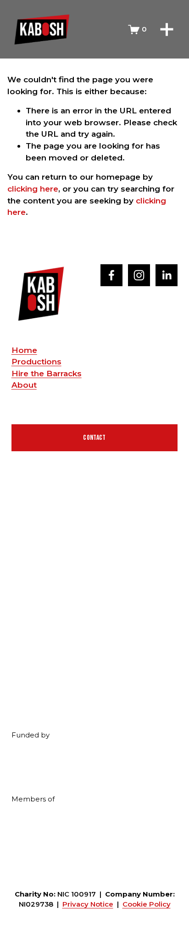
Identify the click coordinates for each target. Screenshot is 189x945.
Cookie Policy (146, 904)
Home (24, 350)
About (24, 385)
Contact (94, 437)
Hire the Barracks (46, 373)
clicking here (32, 188)
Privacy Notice (87, 904)
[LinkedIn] (167, 275)
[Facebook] (111, 275)
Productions (36, 361)
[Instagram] (139, 275)
